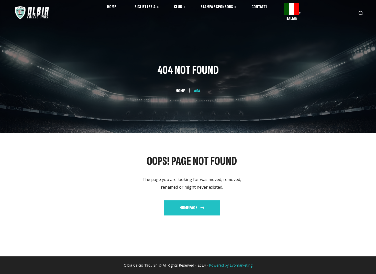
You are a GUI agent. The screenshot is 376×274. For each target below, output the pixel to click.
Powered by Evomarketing (230, 265)
